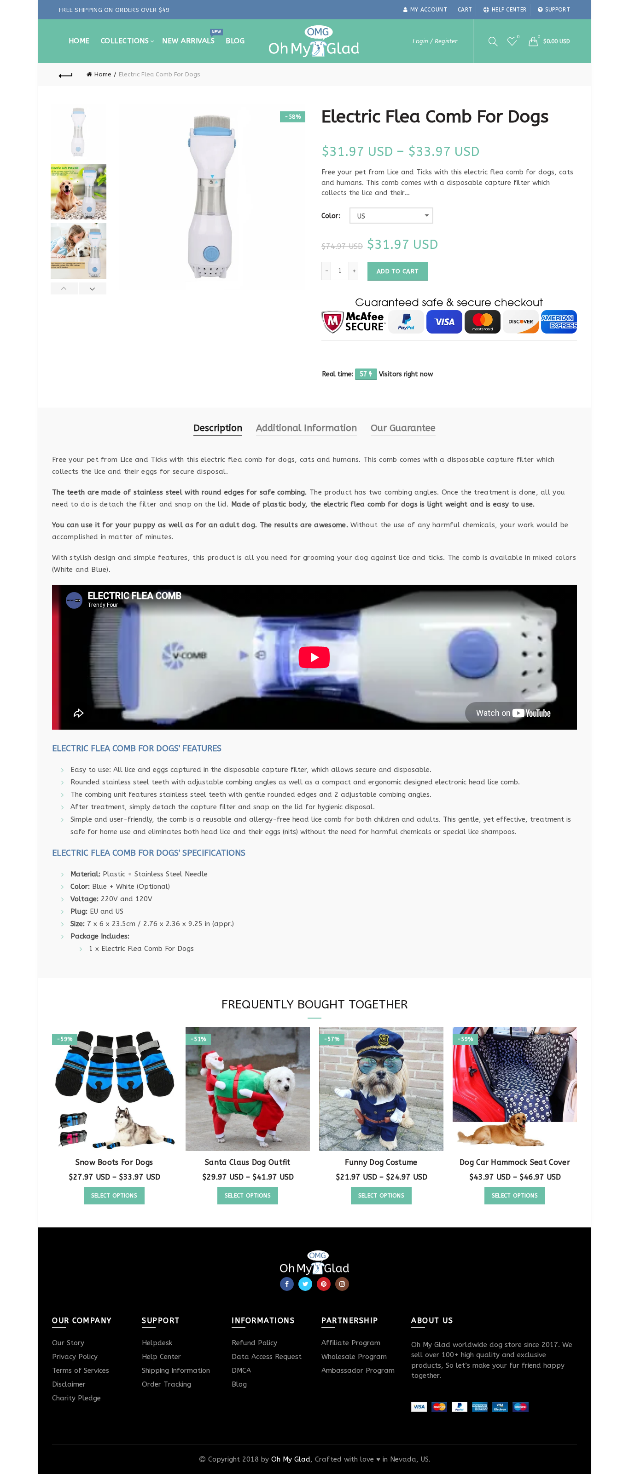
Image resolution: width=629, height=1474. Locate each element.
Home (79, 41)
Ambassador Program (358, 1370)
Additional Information (306, 428)
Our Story (68, 1343)
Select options (114, 1195)
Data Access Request (267, 1357)
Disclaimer (69, 1384)
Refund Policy (254, 1343)
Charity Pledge (76, 1398)
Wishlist (518, 37)
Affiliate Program (350, 1343)
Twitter (305, 1284)
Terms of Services (80, 1370)
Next (93, 288)
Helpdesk (157, 1343)
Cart (465, 9)
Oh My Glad (290, 1459)
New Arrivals (191, 37)
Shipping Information (176, 1370)
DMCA (241, 1370)
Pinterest (324, 1284)
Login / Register (435, 41)
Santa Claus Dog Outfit (248, 1162)
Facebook (287, 1284)
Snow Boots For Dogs (114, 1162)
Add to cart (398, 271)
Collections (125, 41)
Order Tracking (166, 1384)
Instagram (342, 1284)
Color (329, 216)
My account (428, 9)
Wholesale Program (354, 1357)
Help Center (161, 1357)
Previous (65, 288)
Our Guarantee (403, 428)
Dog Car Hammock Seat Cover (515, 1162)
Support (557, 9)
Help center (509, 9)
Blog (235, 41)
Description (217, 428)
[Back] (65, 74)
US (361, 216)
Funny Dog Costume (381, 1162)
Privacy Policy (75, 1357)
